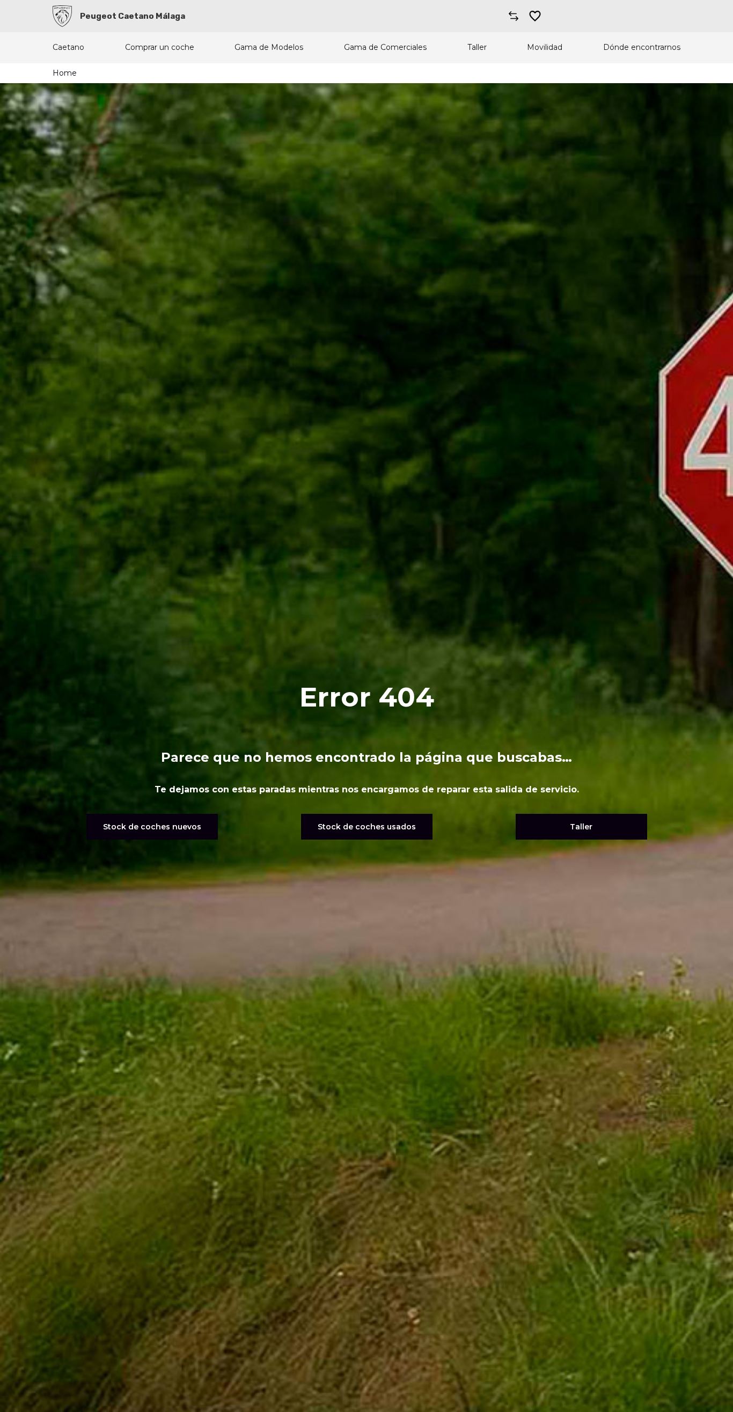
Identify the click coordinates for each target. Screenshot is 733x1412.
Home (65, 73)
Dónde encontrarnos (641, 47)
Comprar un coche (159, 47)
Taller (477, 47)
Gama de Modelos (268, 47)
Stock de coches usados (367, 827)
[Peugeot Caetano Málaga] (62, 16)
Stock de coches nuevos (152, 827)
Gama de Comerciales (385, 47)
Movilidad (544, 47)
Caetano (68, 47)
